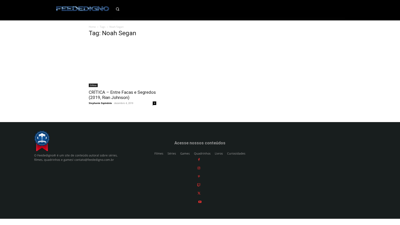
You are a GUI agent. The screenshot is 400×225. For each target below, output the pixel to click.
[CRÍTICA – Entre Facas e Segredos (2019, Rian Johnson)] (122, 64)
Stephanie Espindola (100, 103)
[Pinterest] (199, 176)
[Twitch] (198, 185)
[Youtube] (199, 202)
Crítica (93, 85)
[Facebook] (199, 159)
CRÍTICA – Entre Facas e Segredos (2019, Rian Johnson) (122, 95)
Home (92, 27)
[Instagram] (199, 168)
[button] (126, 9)
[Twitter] (199, 193)
